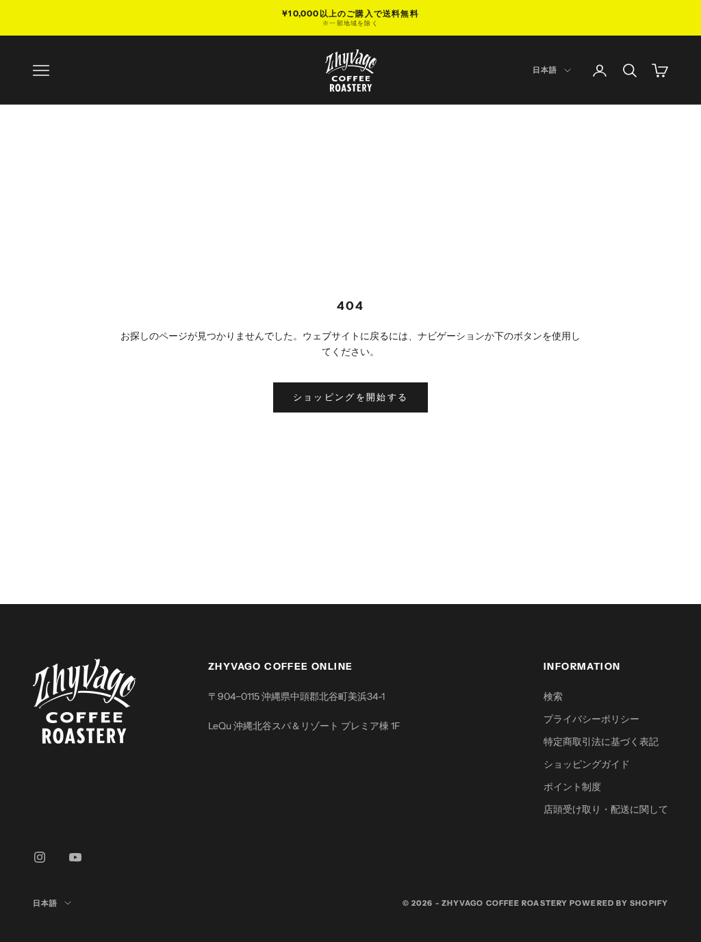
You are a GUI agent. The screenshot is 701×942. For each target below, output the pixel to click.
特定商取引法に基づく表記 (601, 741)
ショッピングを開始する (351, 396)
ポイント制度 (572, 787)
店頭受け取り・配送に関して (606, 809)
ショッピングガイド (587, 764)
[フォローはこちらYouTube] (75, 857)
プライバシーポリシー (591, 719)
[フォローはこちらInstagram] (40, 857)
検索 (553, 696)
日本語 (545, 70)
